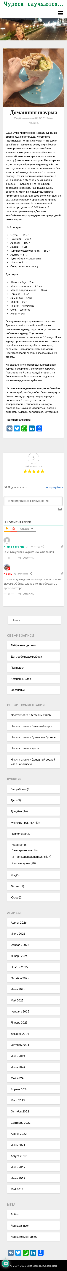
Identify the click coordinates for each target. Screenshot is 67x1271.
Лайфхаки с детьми (23, 645)
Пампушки (17, 667)
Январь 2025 (19, 1022)
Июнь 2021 (18, 1145)
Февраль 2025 (20, 1011)
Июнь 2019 (18, 1178)
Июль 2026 (18, 933)
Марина (34, 122)
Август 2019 (19, 1156)
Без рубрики (18, 789)
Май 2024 (17, 1078)
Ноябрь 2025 (19, 967)
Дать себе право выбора (26, 656)
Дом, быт (16, 811)
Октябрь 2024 (20, 1044)
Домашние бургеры (44, 737)
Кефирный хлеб (21, 678)
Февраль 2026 (20, 944)
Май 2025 (17, 1000)
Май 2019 (17, 1189)
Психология (18, 833)
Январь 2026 (19, 955)
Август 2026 (19, 922)
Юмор (14, 897)
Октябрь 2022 (20, 1111)
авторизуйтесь (54, 487)
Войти (14, 1214)
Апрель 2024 (19, 1089)
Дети (14, 800)
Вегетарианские (22, 850)
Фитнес (15, 886)
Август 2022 (19, 1133)
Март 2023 (18, 1100)
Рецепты (16, 844)
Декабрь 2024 (20, 1033)
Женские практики (22, 822)
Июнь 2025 (18, 989)
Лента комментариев (24, 1236)
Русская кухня (21, 863)
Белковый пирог (42, 726)
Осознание (18, 689)
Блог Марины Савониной (41, 1265)
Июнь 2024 (18, 1067)
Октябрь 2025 (20, 978)
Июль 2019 (18, 1167)
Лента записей (20, 1225)
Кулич (35, 748)
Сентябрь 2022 (21, 1122)
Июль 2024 (18, 1056)
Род (13, 875)
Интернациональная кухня (29, 856)
